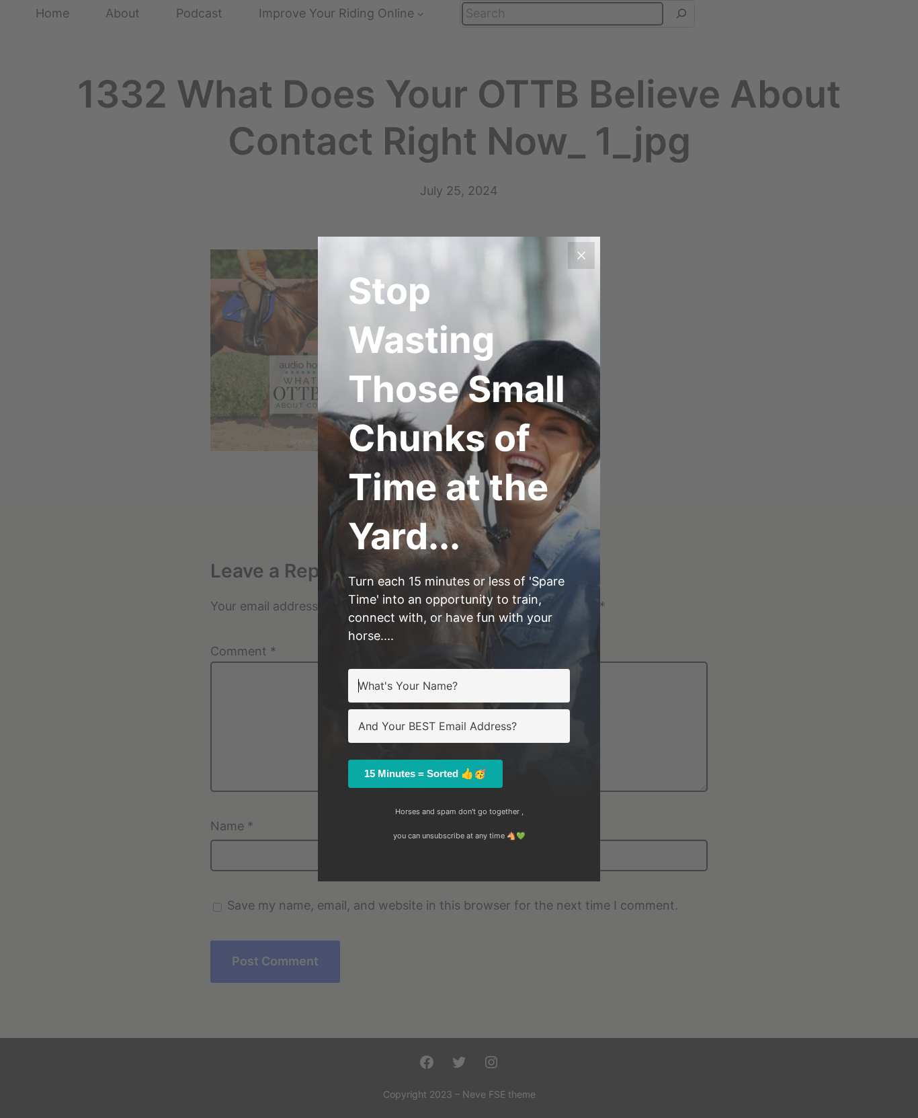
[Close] (581, 255)
